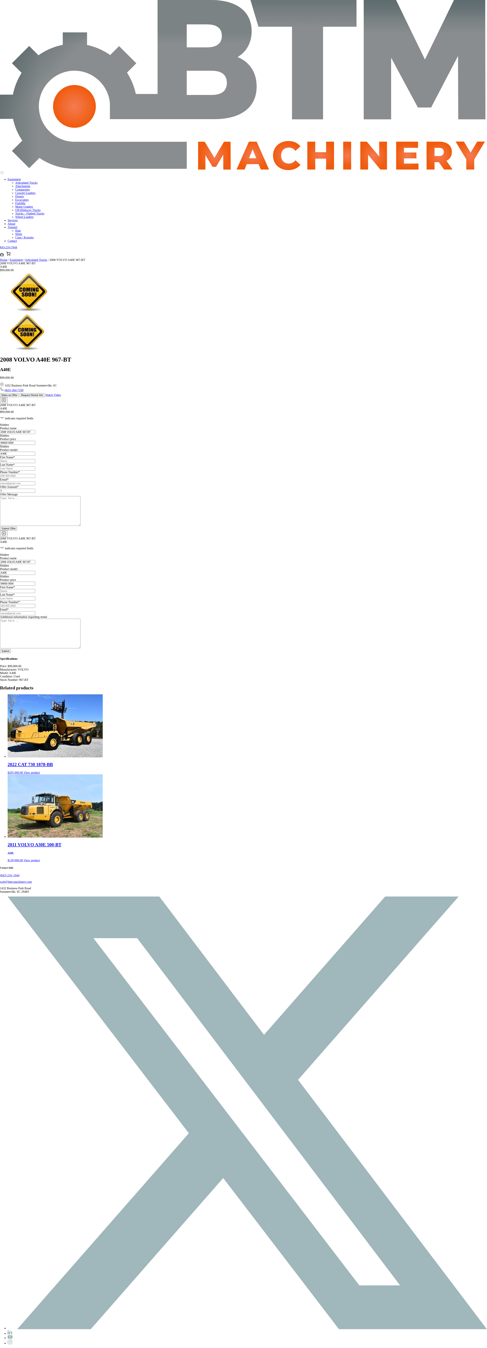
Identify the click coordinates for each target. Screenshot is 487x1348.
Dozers (19, 196)
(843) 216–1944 (9, 875)
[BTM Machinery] (243, 169)
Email (4, 479)
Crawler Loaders (25, 193)
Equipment (14, 179)
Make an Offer (9, 395)
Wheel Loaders (24, 217)
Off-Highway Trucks (28, 210)
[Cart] (8, 253)
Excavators (22, 199)
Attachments (22, 186)
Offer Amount (9, 487)
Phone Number (10, 472)
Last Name (7, 464)
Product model (9, 449)
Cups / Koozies (24, 237)
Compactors (22, 189)
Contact (12, 240)
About (11, 223)
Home (3, 259)
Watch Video (53, 395)
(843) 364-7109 (14, 390)
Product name (8, 428)
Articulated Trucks (26, 182)
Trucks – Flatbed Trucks (29, 213)
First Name (7, 457)
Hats (18, 230)
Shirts (18, 234)
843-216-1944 (8, 247)
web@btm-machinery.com (16, 881)
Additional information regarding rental (23, 617)
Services (13, 220)
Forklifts (20, 203)
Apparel (12, 227)
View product (32, 772)
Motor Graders (24, 206)
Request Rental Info (32, 395)
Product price (8, 439)
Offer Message (9, 494)
